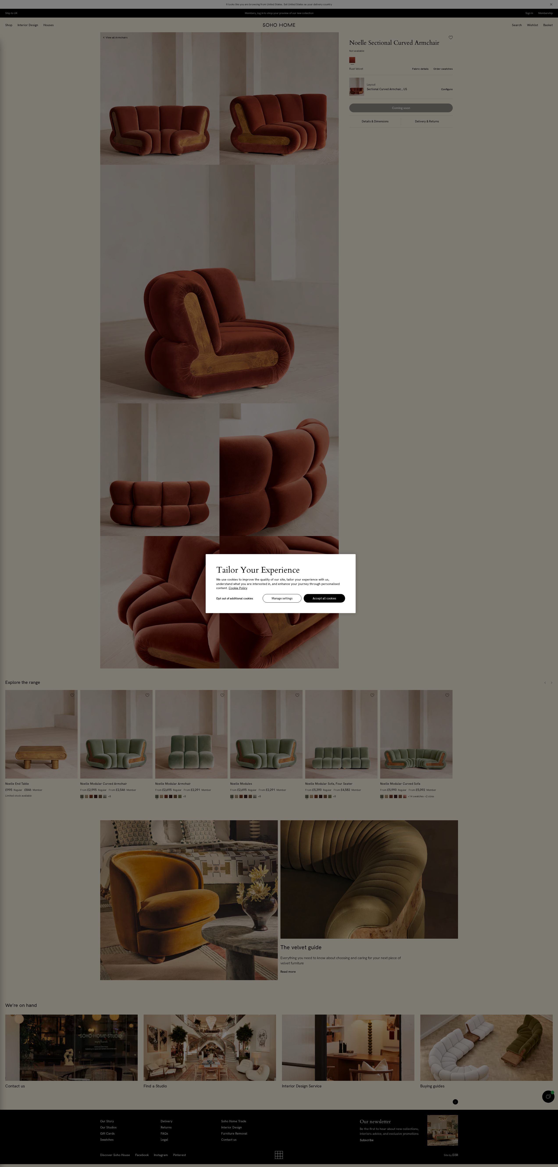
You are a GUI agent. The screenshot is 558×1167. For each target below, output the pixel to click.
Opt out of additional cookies (234, 598)
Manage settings (282, 598)
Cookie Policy (238, 588)
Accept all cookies (324, 598)
